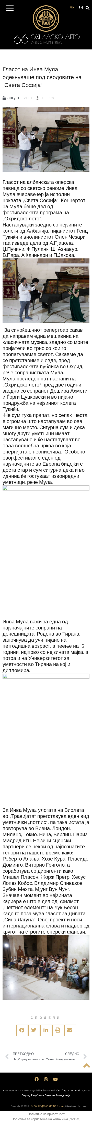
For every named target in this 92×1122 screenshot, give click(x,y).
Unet (84, 1106)
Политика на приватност (46, 1114)
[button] (9, 9)
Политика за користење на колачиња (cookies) (46, 1119)
